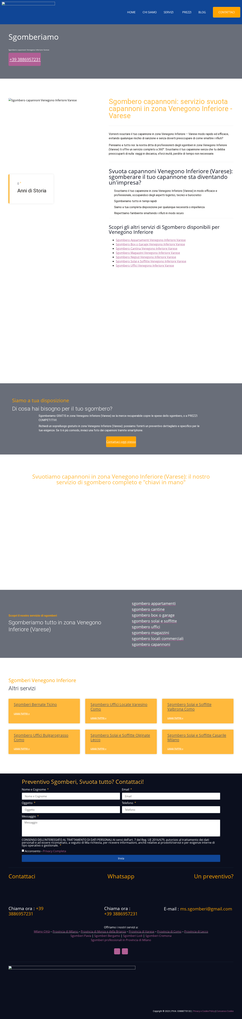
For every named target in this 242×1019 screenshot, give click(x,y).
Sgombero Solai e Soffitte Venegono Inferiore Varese (151, 261)
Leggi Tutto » (22, 713)
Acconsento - (45, 851)
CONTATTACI (226, 12)
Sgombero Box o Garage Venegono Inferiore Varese (150, 244)
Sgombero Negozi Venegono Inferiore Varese (146, 257)
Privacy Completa (54, 851)
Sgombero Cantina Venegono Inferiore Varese (146, 248)
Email (126, 789)
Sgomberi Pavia (81, 936)
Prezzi (186, 12)
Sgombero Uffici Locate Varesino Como (119, 706)
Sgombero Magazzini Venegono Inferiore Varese (148, 253)
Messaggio (29, 816)
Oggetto (27, 803)
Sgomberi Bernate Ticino (35, 704)
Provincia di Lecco (196, 931)
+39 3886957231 (25, 59)
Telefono (128, 803)
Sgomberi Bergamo (107, 936)
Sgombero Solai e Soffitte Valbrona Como (189, 706)
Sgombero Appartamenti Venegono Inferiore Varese (151, 240)
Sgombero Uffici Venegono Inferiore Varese (145, 265)
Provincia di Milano (65, 931)
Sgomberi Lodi (132, 936)
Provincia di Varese (141, 931)
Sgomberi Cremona (158, 936)
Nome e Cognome (34, 789)
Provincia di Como (169, 931)
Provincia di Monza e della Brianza (103, 931)
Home (131, 12)
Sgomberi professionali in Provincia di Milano (121, 940)
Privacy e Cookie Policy (204, 1011)
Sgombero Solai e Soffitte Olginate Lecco (120, 737)
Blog (202, 12)
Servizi (168, 12)
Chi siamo (150, 12)
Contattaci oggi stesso (121, 442)
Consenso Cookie (224, 1011)
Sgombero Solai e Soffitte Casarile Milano (196, 737)
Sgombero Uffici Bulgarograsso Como (41, 737)
